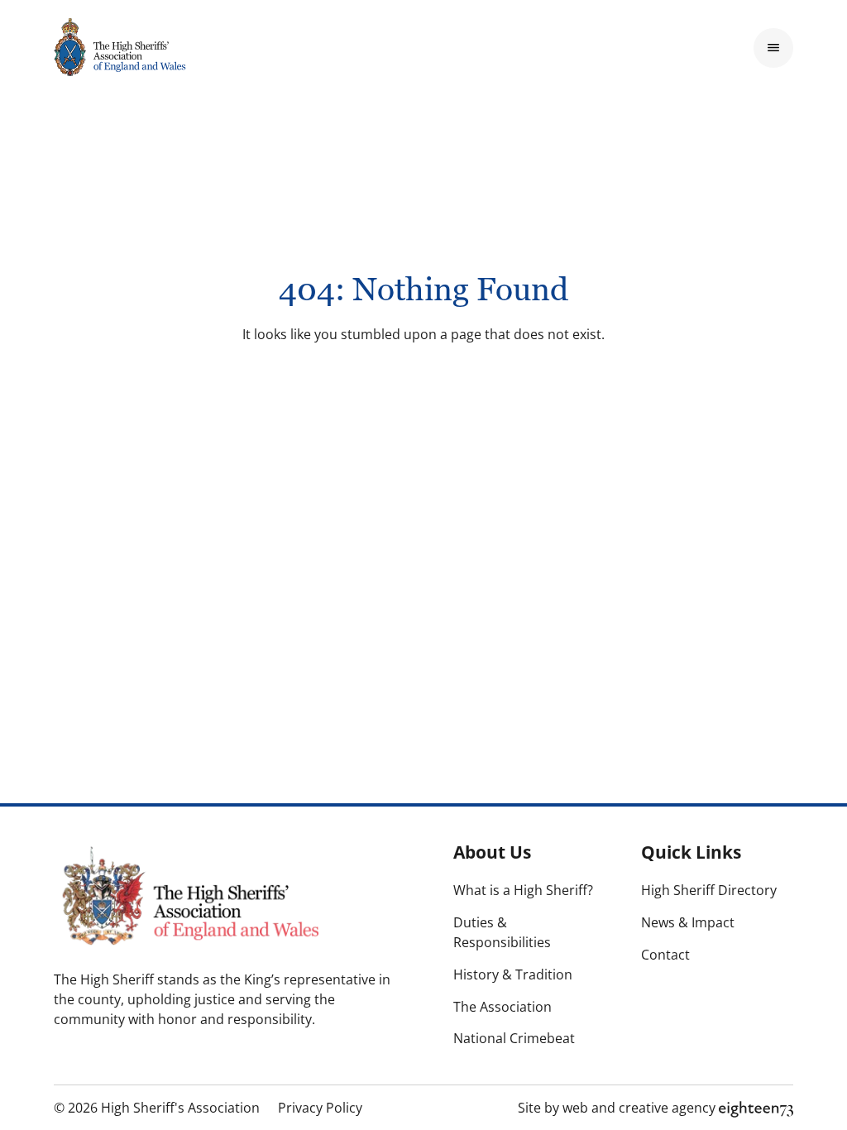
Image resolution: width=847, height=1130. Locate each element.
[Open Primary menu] (773, 48)
